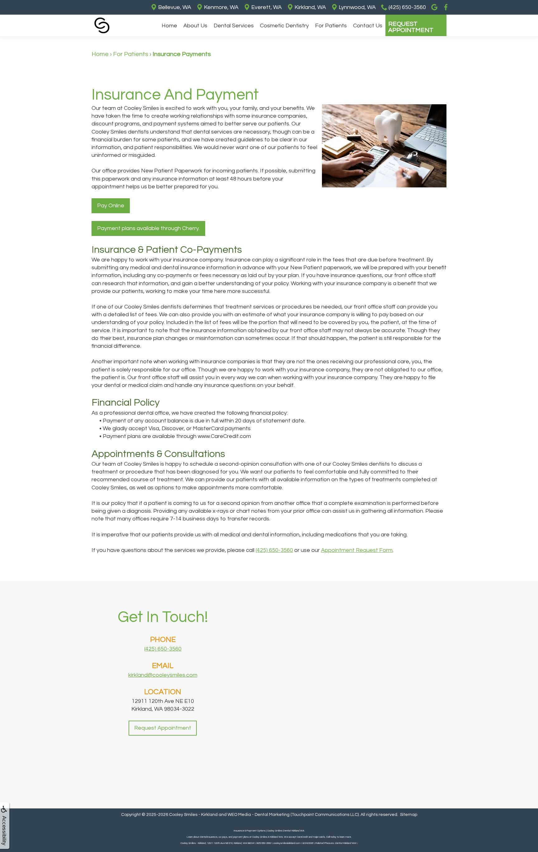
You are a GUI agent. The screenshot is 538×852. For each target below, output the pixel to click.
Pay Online (110, 206)
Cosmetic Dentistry (284, 26)
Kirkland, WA (309, 7)
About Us (195, 26)
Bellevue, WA (174, 7)
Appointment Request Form (357, 550)
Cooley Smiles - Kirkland (193, 814)
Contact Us (367, 26)
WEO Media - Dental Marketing (259, 814)
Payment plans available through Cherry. (148, 228)
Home (169, 26)
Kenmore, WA (220, 7)
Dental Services (234, 26)
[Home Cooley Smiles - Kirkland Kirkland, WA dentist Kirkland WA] (102, 25)
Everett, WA (266, 7)
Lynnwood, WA (356, 7)
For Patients (331, 26)
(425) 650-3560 (274, 550)
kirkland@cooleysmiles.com (162, 675)
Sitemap (408, 814)
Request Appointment (410, 27)
